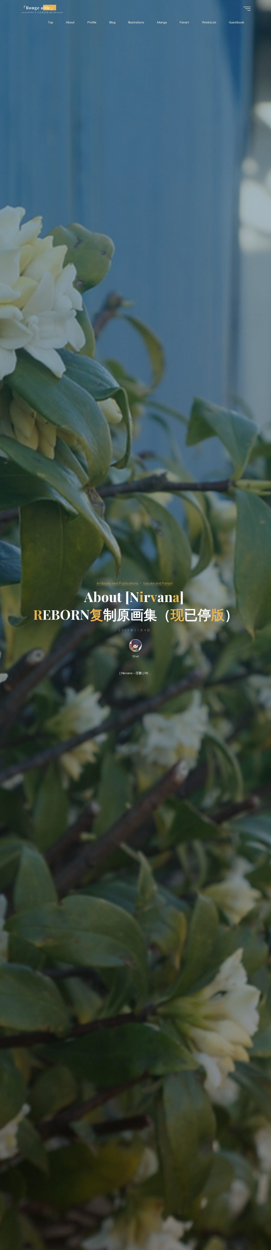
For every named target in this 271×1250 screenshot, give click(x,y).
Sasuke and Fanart (158, 583)
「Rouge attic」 (38, 7)
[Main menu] (247, 9)
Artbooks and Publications (117, 583)
